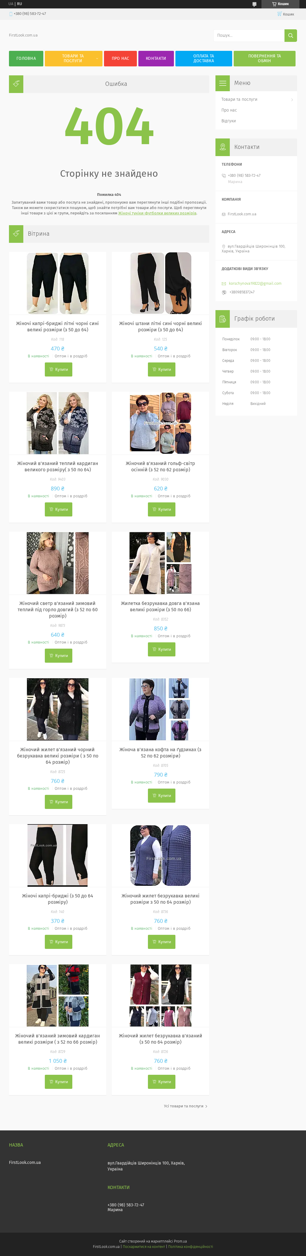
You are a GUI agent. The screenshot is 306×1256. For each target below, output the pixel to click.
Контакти (156, 59)
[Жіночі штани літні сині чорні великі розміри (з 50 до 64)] (160, 283)
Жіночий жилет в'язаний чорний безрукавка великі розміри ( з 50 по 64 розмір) (57, 756)
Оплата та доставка (203, 58)
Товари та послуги (73, 58)
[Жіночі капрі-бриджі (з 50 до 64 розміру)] (57, 855)
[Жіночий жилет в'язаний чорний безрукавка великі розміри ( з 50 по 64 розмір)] (57, 709)
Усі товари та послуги (184, 1106)
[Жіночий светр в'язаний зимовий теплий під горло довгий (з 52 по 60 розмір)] (57, 563)
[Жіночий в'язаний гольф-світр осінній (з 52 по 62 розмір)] (160, 423)
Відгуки (228, 121)
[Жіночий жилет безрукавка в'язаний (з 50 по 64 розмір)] (160, 995)
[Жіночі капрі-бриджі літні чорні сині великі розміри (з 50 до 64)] (57, 283)
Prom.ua (180, 1241)
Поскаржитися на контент (144, 1247)
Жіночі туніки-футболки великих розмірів (157, 213)
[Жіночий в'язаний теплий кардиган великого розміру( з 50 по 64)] (57, 423)
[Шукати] (290, 35)
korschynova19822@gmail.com (255, 284)
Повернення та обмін (264, 58)
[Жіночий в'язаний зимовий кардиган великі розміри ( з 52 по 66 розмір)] (57, 995)
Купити (61, 369)
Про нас (120, 59)
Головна (26, 59)
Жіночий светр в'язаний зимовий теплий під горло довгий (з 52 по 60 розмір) (58, 609)
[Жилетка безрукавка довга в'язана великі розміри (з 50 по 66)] (160, 563)
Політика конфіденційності (190, 1247)
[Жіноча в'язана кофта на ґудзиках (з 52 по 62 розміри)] (160, 709)
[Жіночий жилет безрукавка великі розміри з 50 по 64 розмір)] (160, 855)
